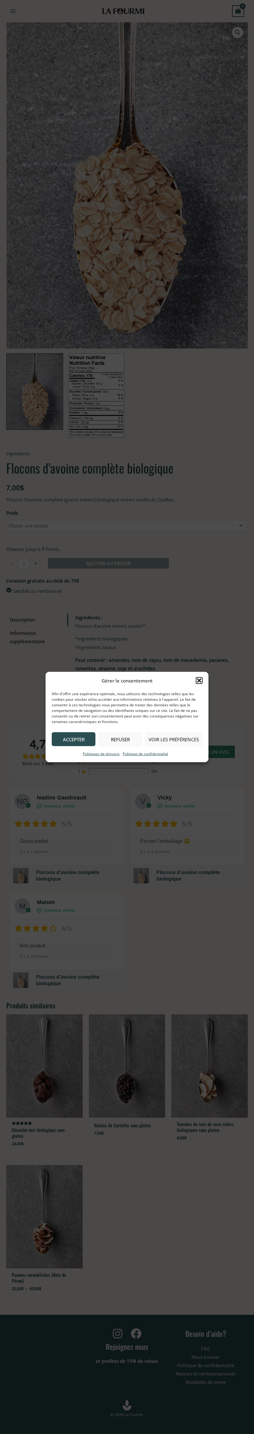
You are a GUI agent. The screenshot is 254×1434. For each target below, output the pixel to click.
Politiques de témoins (101, 753)
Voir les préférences (174, 739)
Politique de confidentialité (145, 753)
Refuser (120, 739)
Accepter (74, 739)
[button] (199, 681)
